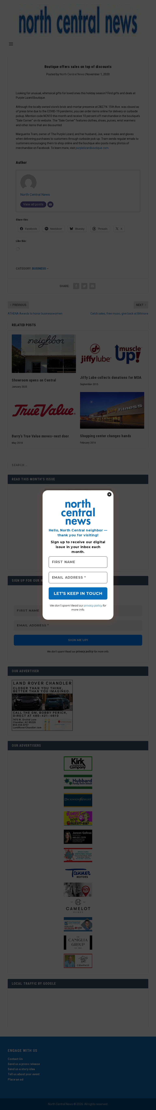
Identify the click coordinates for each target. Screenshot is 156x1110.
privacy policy (93, 605)
